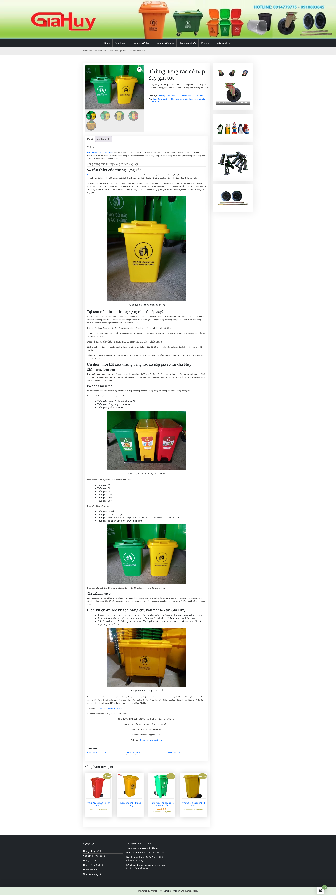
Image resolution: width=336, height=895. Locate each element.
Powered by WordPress (150, 890)
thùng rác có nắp (181, 99)
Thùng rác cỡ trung (164, 43)
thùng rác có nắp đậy (196, 99)
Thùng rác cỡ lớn (187, 43)
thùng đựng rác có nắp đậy (163, 99)
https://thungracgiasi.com (150, 740)
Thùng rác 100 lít (133, 752)
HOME (106, 43)
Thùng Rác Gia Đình (183, 95)
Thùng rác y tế (90, 860)
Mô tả (90, 138)
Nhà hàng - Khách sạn (103, 50)
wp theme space (189, 890)
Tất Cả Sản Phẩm (224, 43)
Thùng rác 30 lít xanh (174, 752)
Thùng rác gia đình (92, 851)
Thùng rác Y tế (197, 95)
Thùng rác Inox (90, 869)
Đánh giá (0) (103, 138)
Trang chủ (87, 50)
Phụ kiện (205, 43)
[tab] (90, 139)
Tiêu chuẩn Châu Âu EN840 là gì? (142, 848)
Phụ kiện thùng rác (92, 874)
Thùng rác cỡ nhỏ (140, 43)
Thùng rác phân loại (93, 865)
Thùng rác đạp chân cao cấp (110, 708)
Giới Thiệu (120, 43)
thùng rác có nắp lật (156, 101)
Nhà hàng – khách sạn (94, 855)
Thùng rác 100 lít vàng (96, 752)
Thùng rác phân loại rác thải (140, 843)
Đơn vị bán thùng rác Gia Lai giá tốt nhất (146, 852)
